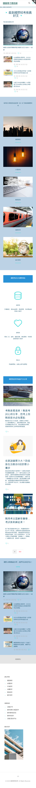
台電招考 (9, 683)
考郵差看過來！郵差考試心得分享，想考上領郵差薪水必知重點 (17, 414)
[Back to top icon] (18, 776)
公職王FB (10, 707)
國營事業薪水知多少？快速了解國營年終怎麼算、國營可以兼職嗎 (22, 644)
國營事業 (9, 680)
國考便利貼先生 (11, 712)
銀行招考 (9, 695)
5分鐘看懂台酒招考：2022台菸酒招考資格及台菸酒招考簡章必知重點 (22, 59)
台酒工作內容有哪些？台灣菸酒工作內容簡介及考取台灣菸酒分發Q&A (22, 84)
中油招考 (9, 686)
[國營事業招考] (10, 3)
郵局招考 (9, 692)
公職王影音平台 (11, 718)
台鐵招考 (9, 689)
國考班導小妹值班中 (13, 710)
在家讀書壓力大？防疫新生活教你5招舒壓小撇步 (17, 464)
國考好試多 (10, 715)
